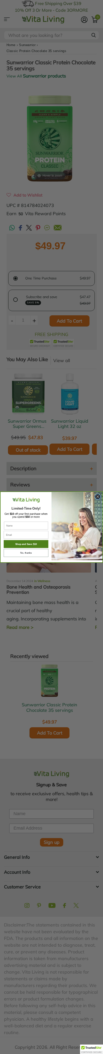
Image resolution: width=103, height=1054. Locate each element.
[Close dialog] (97, 496)
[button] (91, 1049)
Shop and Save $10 (26, 544)
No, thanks (26, 553)
